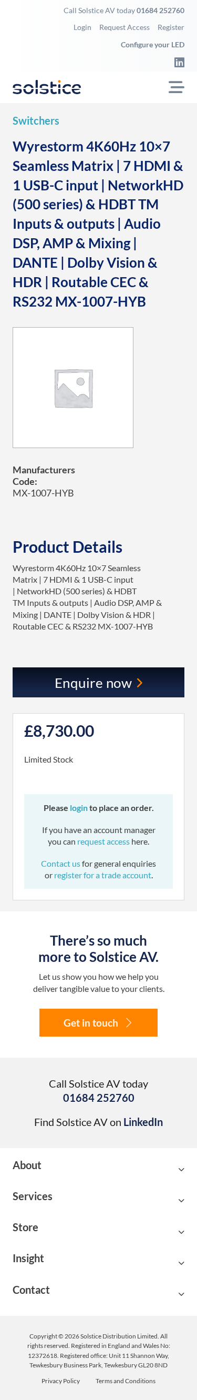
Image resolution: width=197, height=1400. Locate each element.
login (79, 808)
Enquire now (93, 682)
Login (82, 27)
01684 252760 (160, 10)
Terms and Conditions (125, 1381)
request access (103, 841)
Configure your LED (152, 44)
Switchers (36, 120)
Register (171, 27)
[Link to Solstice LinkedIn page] (176, 62)
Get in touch (91, 1023)
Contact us (61, 863)
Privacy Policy (61, 1381)
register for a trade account (102, 875)
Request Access (124, 27)
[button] (98, 1170)
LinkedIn (143, 1121)
